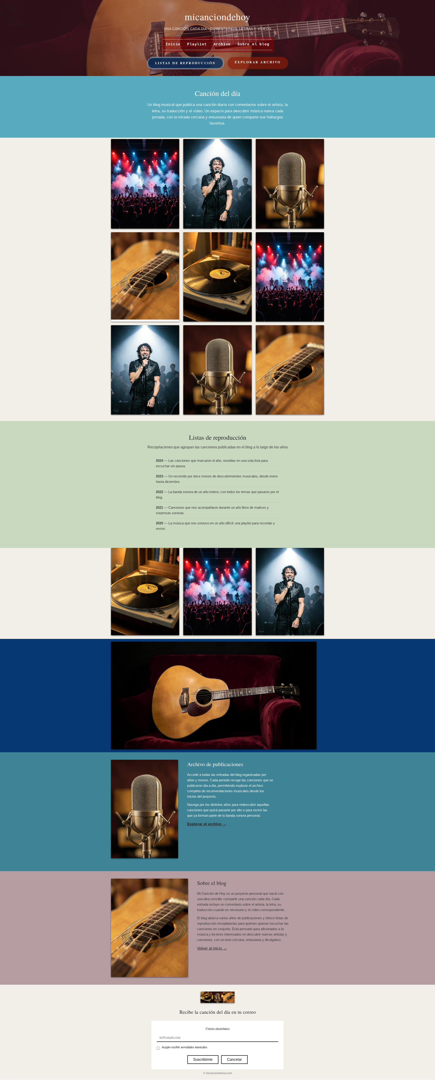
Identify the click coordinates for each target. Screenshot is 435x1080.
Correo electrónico (218, 1028)
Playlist (197, 44)
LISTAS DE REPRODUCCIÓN (185, 63)
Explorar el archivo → (206, 824)
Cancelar (234, 1059)
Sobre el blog (253, 44)
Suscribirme (203, 1059)
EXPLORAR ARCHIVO (258, 62)
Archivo (222, 44)
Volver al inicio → (212, 948)
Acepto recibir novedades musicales (184, 1047)
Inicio (173, 44)
